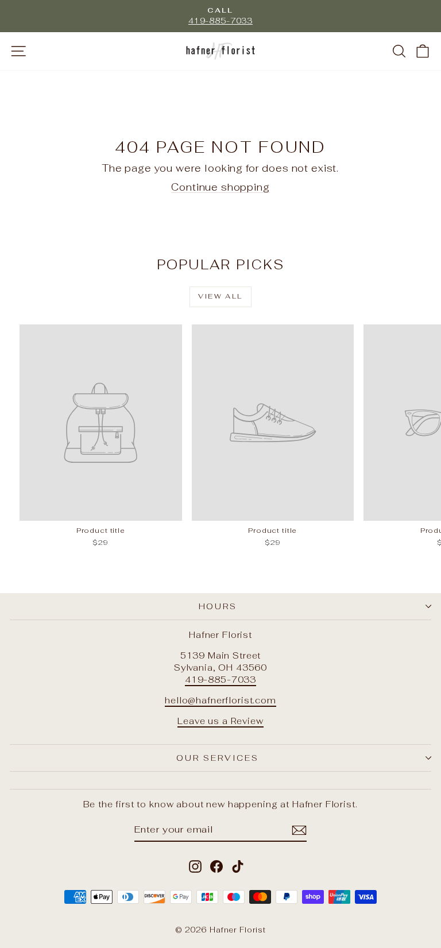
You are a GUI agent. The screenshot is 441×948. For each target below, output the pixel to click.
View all (220, 296)
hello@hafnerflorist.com (220, 700)
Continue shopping (220, 187)
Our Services (217, 758)
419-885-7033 (220, 679)
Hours (218, 606)
